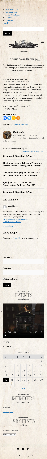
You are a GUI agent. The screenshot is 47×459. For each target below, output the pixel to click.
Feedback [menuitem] (9, 20)
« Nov (22, 388)
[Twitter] (9, 118)
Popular (11, 412)
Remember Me (11, 279)
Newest (4, 412)
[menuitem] (23, 31)
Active (7, 412)
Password (7, 268)
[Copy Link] (14, 118)
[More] (18, 118)
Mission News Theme (16, 456)
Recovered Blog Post (20, 124)
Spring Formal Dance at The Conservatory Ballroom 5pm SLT (19, 183)
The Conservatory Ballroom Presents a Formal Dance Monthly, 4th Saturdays (22, 164)
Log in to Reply (8, 226)
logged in (17, 238)
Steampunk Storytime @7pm (17, 156)
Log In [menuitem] (6, 23)
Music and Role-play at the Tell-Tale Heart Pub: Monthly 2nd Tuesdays (21, 174)
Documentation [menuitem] (11, 12)
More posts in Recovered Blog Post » (33, 151)
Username (7, 257)
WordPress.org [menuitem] (11, 9)
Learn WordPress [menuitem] (12, 15)
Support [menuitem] (8, 17)
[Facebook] (5, 118)
